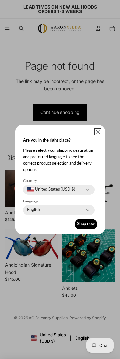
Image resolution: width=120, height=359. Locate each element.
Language (31, 201)
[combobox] (51, 190)
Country (30, 181)
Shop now (86, 224)
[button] (97, 131)
